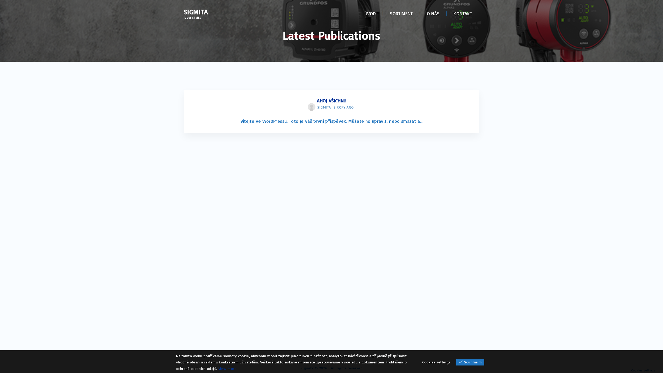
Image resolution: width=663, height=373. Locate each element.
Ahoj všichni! (331, 100)
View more (227, 368)
